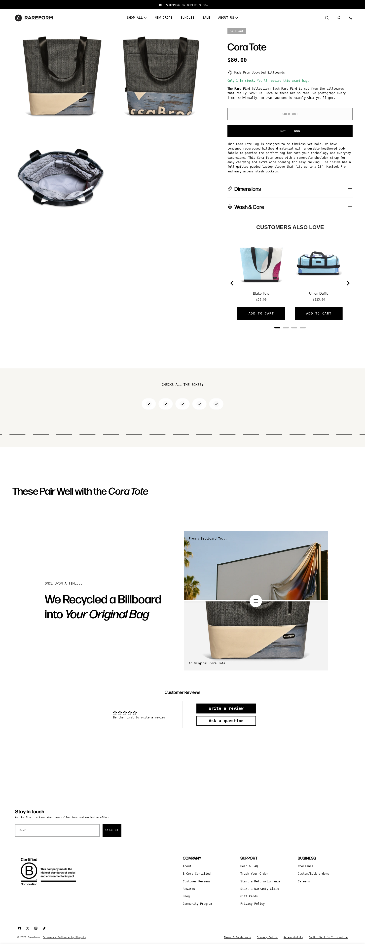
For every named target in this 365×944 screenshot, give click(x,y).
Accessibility (293, 937)
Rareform (34, 937)
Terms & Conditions (237, 937)
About (187, 866)
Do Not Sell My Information (328, 937)
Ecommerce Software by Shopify (64, 937)
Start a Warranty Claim (259, 889)
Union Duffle (318, 293)
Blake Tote (261, 293)
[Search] (327, 18)
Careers (304, 881)
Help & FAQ (249, 866)
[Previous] (232, 283)
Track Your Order (254, 873)
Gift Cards (249, 896)
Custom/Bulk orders (313, 873)
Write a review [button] (226, 708)
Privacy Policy (252, 903)
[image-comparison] (256, 600)
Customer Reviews (197, 881)
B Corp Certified (197, 873)
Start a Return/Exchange (260, 881)
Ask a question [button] (226, 720)
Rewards (189, 889)
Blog (186, 896)
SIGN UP (112, 830)
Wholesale (305, 866)
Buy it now (290, 131)
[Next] (348, 283)
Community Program (197, 903)
